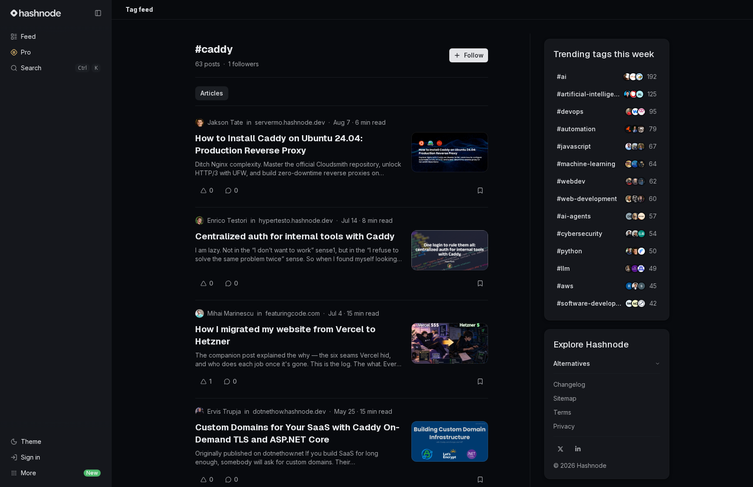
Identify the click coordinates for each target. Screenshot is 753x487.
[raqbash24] (641, 303)
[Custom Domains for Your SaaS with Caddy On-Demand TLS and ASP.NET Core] (449, 441)
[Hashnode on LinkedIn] (578, 449)
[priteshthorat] (641, 146)
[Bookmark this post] (480, 190)
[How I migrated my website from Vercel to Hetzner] (449, 343)
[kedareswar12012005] (641, 268)
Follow (474, 55)
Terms (562, 412)
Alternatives (571, 363)
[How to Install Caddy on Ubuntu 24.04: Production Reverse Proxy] (449, 152)
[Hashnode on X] (560, 449)
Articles (211, 93)
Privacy (564, 426)
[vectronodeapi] (641, 251)
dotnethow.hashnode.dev (289, 411)
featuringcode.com (292, 313)
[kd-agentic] (641, 233)
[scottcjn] (641, 164)
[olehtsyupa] (641, 181)
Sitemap (565, 398)
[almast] (639, 94)
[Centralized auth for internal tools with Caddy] (449, 250)
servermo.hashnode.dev (290, 122)
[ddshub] (641, 216)
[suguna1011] (641, 286)
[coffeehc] (641, 129)
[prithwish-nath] (641, 198)
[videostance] (639, 76)
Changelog (569, 384)
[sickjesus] (641, 111)
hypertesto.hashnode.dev (296, 220)
